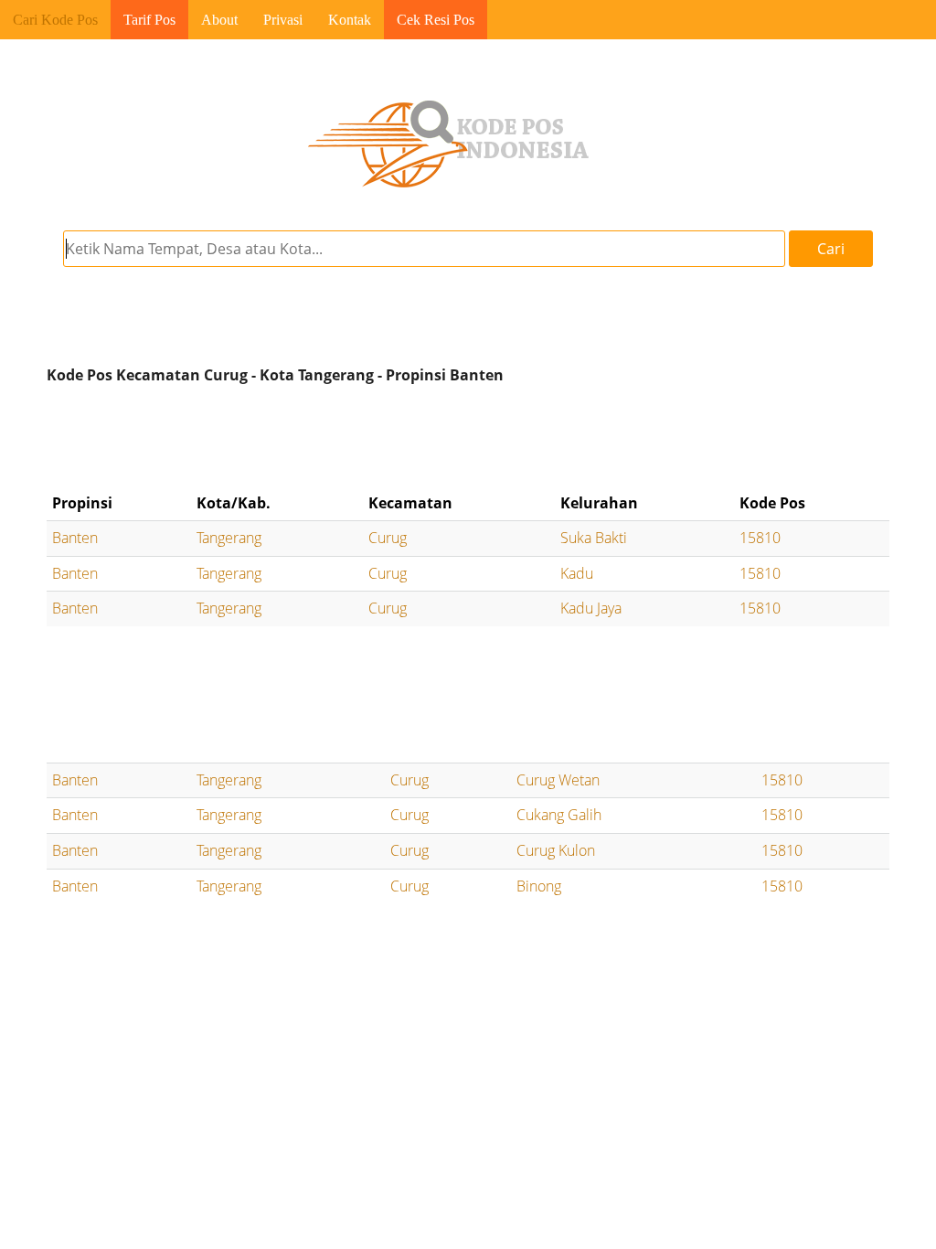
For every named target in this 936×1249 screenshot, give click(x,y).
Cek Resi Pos (435, 19)
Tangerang (229, 538)
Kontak (349, 19)
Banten (75, 538)
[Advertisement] (468, 438)
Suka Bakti (593, 538)
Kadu (576, 573)
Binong (538, 886)
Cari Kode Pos (55, 19)
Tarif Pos (149, 19)
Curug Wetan (558, 780)
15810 (760, 538)
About (219, 19)
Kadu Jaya (591, 608)
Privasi (283, 19)
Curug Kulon (555, 850)
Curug (387, 538)
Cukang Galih (558, 815)
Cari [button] (831, 249)
